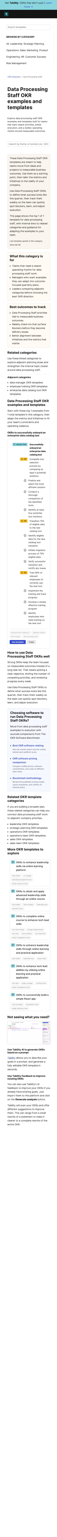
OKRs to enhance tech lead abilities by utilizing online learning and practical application (31, 972)
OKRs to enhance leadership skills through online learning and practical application (32, 949)
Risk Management (16, 63)
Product (43, 50)
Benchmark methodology (27, 778)
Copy (31, 642)
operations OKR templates (24, 831)
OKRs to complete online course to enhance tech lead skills (32, 920)
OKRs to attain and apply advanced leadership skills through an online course (31, 895)
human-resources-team (20, 883)
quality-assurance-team (20, 1008)
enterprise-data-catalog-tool (20, 632)
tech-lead (15, 933)
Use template (18, 642)
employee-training (39, 632)
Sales (23, 50)
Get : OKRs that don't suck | (28, 4)
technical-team (41, 983)
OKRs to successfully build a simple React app (32, 997)
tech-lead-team (40, 933)
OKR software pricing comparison (25, 760)
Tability (11, 1057)
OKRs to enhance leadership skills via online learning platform (32, 866)
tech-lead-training (18, 929)
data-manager (15, 636)
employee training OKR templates (28, 386)
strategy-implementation (35, 929)
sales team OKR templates (24, 843)
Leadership (16, 43)
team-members (29, 904)
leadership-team (42, 904)
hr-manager (27, 875)
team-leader (16, 875)
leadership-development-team (22, 879)
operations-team (17, 908)
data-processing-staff (31, 636)
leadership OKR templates (24, 824)
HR (22, 56)
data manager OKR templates (26, 382)
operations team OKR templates (28, 835)
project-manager (27, 983)
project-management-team (21, 937)
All (7, 43)
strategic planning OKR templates (29, 828)
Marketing (32, 50)
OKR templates (13, 77)
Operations (12, 50)
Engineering (13, 56)
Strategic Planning (33, 43)
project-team (42, 958)
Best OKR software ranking (28, 745)
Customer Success (35, 56)
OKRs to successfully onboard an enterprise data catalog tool (26, 434)
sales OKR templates (21, 839)
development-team (32, 1004)
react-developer (17, 1004)
